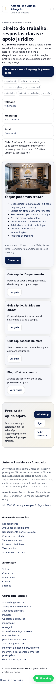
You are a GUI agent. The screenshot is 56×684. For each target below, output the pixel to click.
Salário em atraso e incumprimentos (30, 210)
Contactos (7, 573)
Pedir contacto (42, 433)
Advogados (8, 627)
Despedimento (10, 523)
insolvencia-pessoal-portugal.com (20, 647)
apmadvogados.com (13, 643)
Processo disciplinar (13, 544)
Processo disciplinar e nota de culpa (30, 214)
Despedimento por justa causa (19, 531)
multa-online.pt (10, 635)
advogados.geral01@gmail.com (34, 505)
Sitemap (6, 585)
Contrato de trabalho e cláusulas (28, 221)
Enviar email (10, 133)
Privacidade (8, 577)
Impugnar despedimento (16, 527)
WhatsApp (43, 414)
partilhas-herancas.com (15, 639)
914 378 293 (10, 105)
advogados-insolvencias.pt (16, 606)
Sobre (5, 569)
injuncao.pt (8, 623)
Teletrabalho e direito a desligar (28, 225)
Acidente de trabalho (22, 235)
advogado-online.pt (13, 610)
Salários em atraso (12, 540)
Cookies (6, 581)
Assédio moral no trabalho (25, 218)
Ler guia (14, 292)
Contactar (13, 260)
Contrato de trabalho (13, 536)
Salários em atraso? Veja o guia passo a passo (27, 71)
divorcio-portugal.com (14, 659)
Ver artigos (16, 390)
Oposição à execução (13, 618)
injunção (7, 614)
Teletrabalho (9, 548)
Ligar (40, 423)
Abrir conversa (11, 119)
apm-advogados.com (13, 602)
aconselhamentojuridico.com (18, 631)
